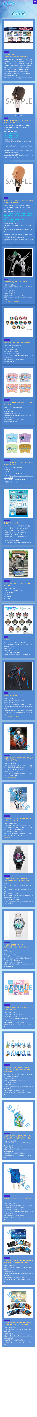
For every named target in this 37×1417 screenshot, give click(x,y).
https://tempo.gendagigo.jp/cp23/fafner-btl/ (19, 77)
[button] (15, 115)
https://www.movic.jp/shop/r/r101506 (20, 542)
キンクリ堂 (8, 773)
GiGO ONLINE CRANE (11, 76)
